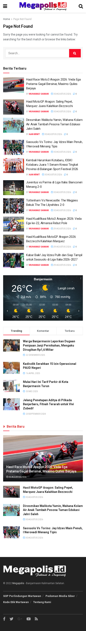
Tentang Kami (42, 602)
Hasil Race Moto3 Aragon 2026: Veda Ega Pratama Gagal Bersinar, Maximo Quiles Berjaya (53, 84)
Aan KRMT (34, 134)
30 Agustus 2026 (62, 94)
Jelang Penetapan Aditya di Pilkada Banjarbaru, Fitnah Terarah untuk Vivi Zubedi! (48, 404)
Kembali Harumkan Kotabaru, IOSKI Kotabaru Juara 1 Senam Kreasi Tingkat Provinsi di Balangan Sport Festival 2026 (52, 164)
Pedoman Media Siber (60, 596)
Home (6, 19)
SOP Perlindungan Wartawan (22, 596)
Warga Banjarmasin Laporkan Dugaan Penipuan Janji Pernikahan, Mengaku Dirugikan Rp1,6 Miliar (49, 345)
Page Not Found (22, 19)
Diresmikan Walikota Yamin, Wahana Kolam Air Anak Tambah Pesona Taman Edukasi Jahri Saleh (54, 124)
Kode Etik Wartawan (16, 602)
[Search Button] (75, 53)
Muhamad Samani (39, 94)
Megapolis (18, 583)
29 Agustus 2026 (62, 229)
